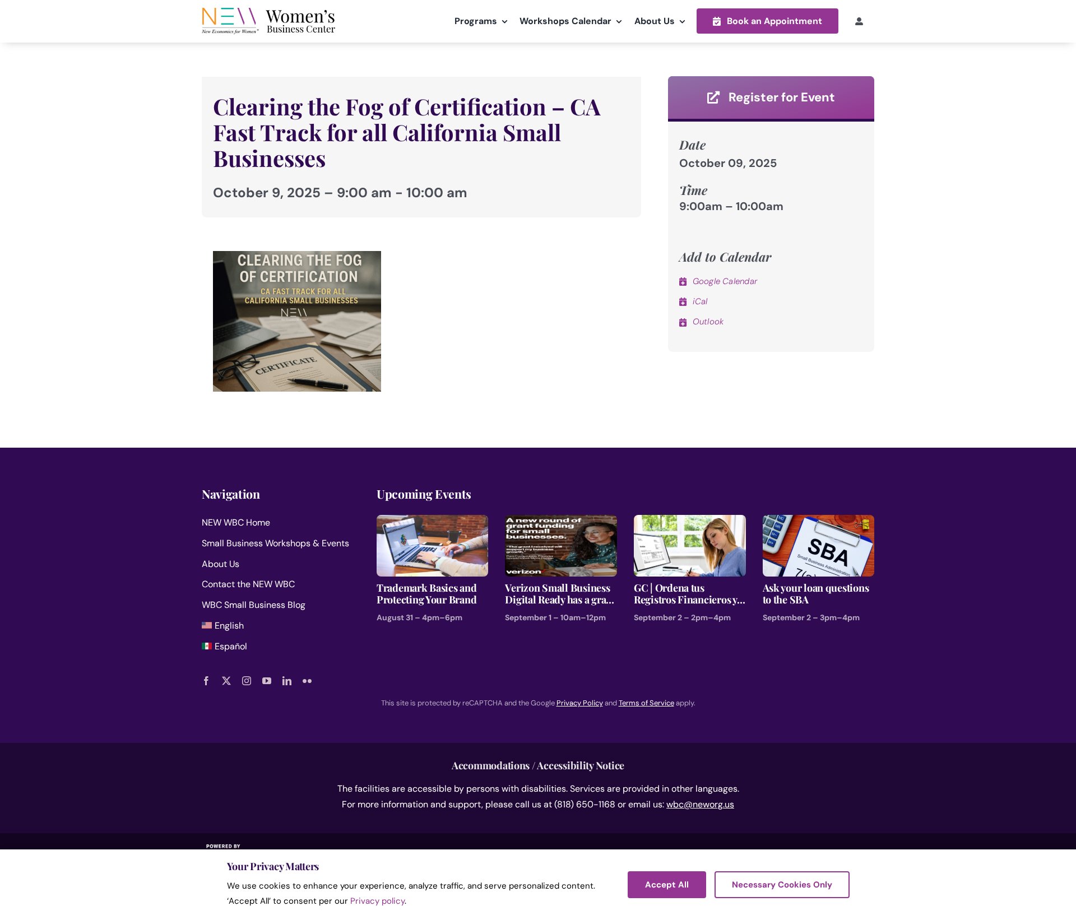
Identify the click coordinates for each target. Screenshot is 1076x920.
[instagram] (246, 680)
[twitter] (226, 680)
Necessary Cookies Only (782, 884)
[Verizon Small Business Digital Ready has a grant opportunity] (561, 522)
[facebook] (206, 680)
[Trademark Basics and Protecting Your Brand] (433, 522)
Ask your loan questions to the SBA (816, 594)
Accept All (667, 884)
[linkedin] (286, 680)
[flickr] (307, 680)
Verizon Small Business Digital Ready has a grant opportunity (560, 594)
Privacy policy (377, 901)
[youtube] (266, 680)
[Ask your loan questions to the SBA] (819, 522)
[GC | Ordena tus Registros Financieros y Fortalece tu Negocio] (690, 522)
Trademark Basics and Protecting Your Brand (427, 594)
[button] (767, 21)
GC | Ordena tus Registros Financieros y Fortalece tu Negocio (685, 594)
